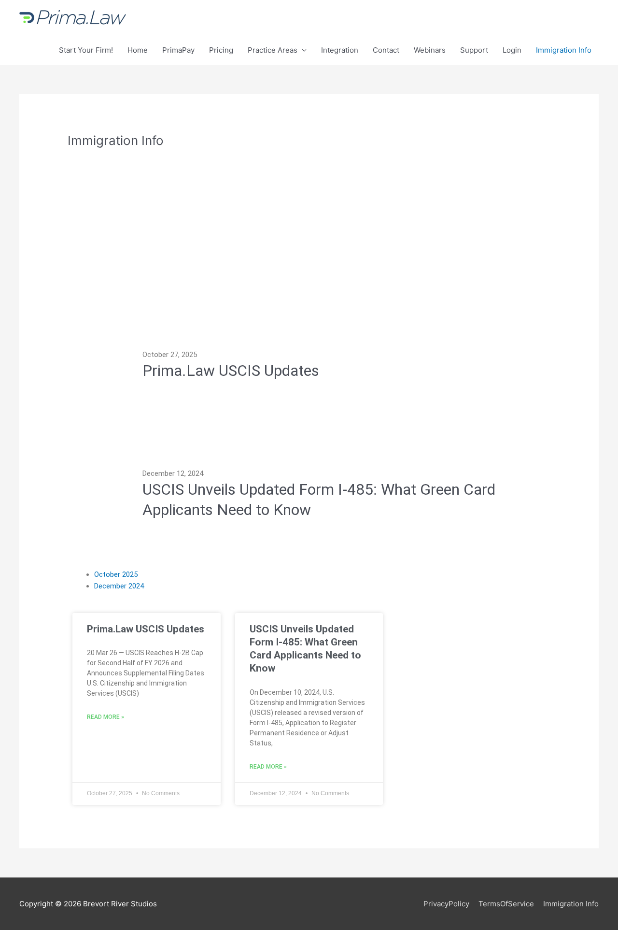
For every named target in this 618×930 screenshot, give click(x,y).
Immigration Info (563, 50)
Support (474, 50)
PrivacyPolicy (446, 903)
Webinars (430, 50)
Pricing (221, 50)
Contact (386, 50)
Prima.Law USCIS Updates (145, 629)
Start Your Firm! (86, 50)
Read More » (105, 717)
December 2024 (119, 586)
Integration (339, 50)
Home (137, 50)
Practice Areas (272, 50)
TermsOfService (506, 903)
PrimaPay (178, 50)
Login (512, 50)
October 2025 (116, 574)
